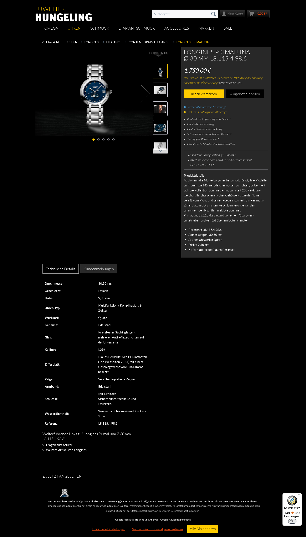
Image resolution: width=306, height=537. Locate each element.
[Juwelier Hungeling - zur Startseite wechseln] (63, 12)
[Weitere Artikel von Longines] (159, 54)
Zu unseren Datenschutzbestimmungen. (178, 510)
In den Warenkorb (204, 94)
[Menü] (299, 495)
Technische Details (60, 269)
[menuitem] (185, 14)
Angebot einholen (245, 94)
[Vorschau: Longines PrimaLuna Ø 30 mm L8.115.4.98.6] (160, 90)
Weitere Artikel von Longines (66, 450)
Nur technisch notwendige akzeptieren (157, 529)
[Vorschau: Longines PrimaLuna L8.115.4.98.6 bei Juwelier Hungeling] (160, 71)
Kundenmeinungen (98, 269)
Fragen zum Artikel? (59, 445)
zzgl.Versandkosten (230, 82)
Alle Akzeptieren (203, 528)
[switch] (292, 521)
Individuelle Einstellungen (108, 529)
